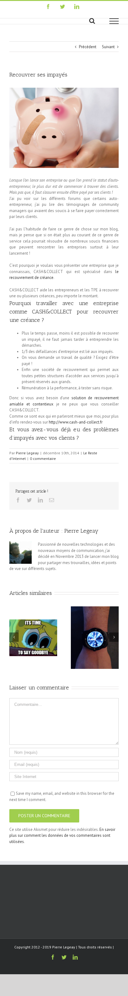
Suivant (108, 46)
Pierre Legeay (27, 453)
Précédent (87, 46)
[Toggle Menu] (114, 21)
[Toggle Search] (92, 21)
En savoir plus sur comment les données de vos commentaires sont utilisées (62, 835)
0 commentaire (43, 458)
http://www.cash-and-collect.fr (76, 422)
